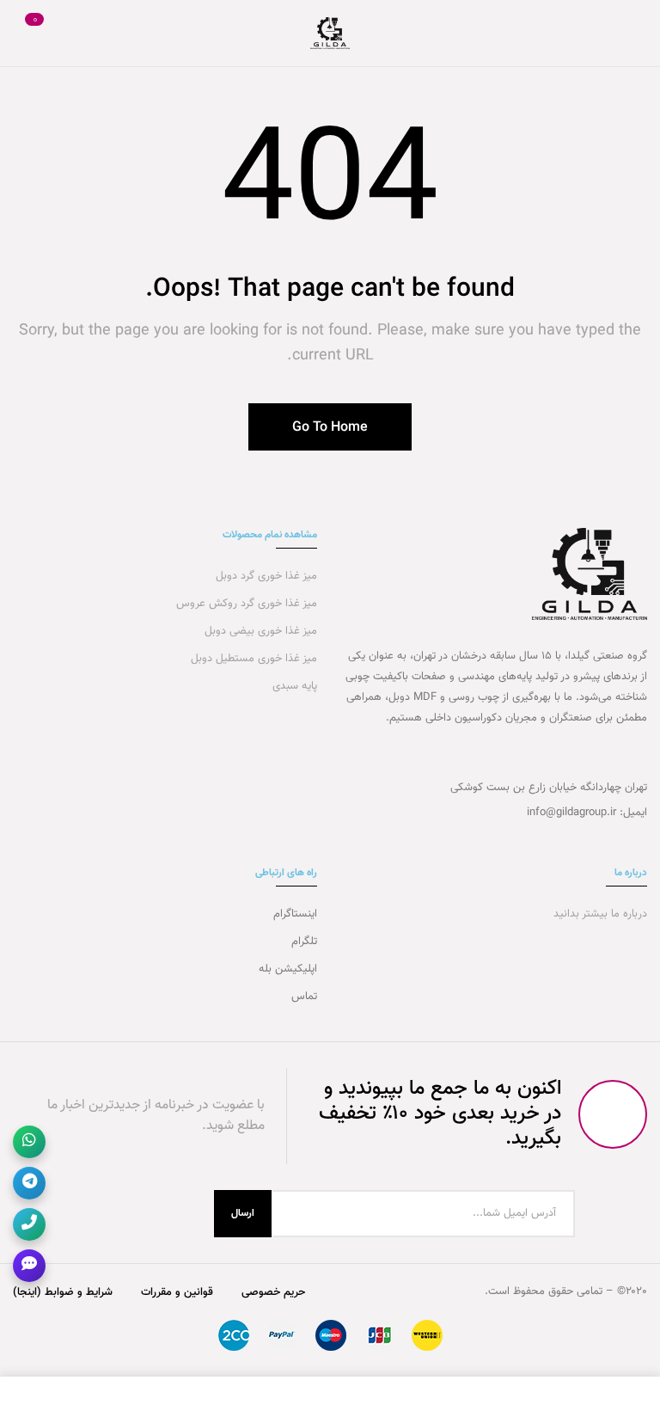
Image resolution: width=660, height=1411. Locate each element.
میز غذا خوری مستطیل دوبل (252, 658)
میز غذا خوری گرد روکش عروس (246, 603)
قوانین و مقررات (177, 1292)
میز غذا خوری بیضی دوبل (259, 631)
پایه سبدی (293, 686)
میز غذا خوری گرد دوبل (264, 576)
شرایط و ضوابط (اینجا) (63, 1292)
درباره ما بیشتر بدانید (598, 914)
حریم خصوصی (273, 1292)
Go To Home (330, 428)
